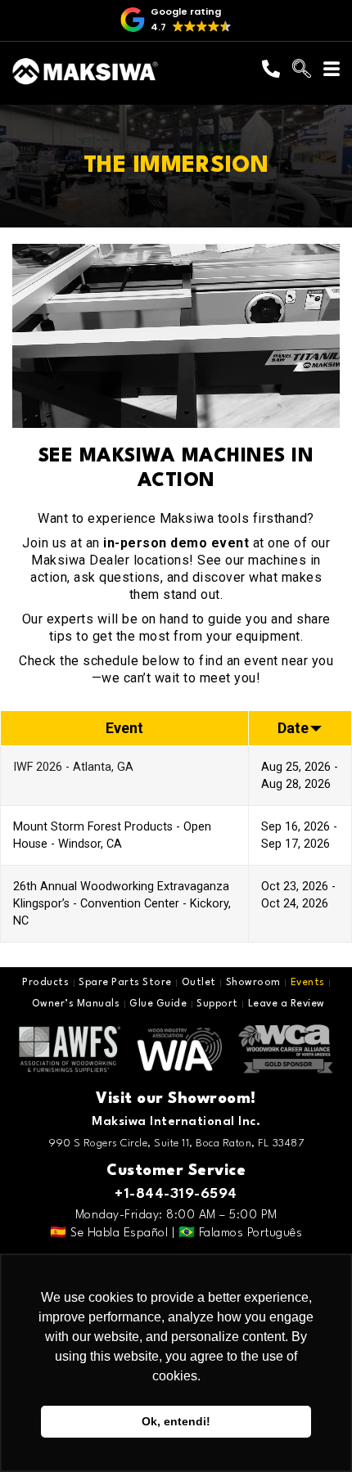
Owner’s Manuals (76, 1004)
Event (124, 727)
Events (308, 983)
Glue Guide (158, 1004)
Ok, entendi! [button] (176, 1421)
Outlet (199, 983)
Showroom (253, 983)
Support (217, 1004)
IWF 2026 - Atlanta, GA (73, 767)
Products (45, 983)
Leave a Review (286, 1004)
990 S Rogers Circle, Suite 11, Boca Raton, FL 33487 (176, 1143)
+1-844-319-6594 (176, 1194)
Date (293, 727)
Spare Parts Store (125, 983)
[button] (176, 20)
